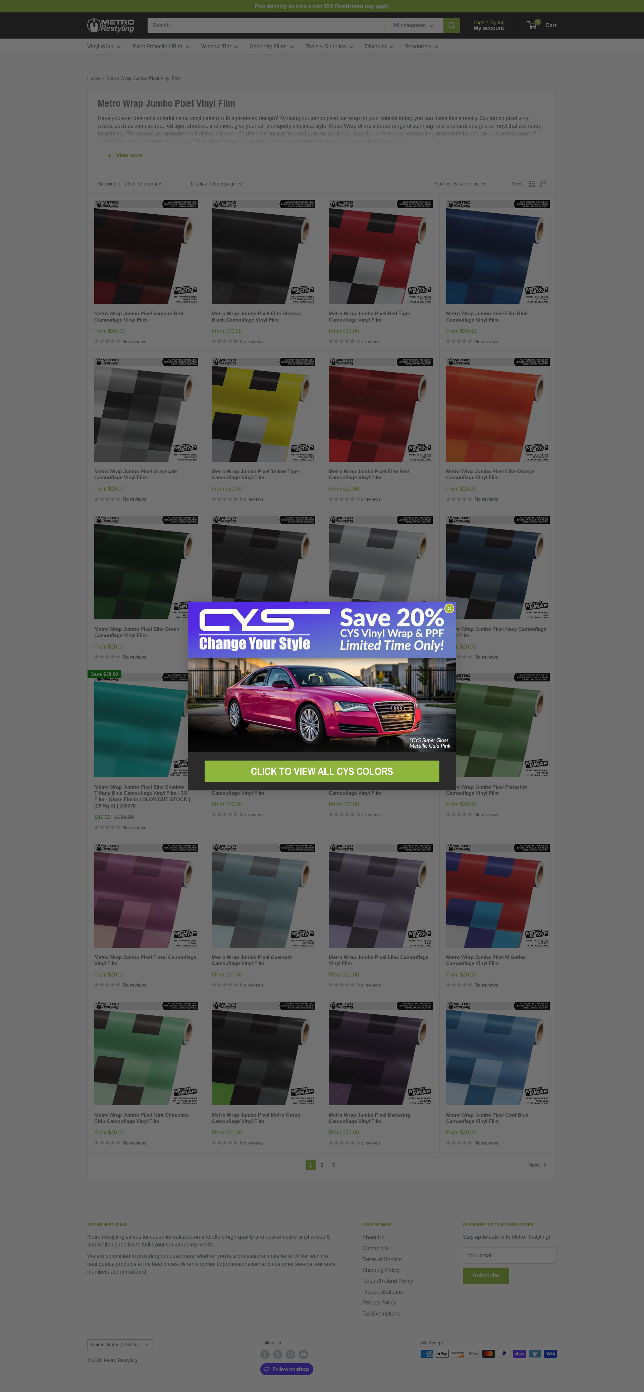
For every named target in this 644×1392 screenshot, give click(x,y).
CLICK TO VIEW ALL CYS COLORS (322, 771)
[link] (322, 677)
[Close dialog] (449, 608)
